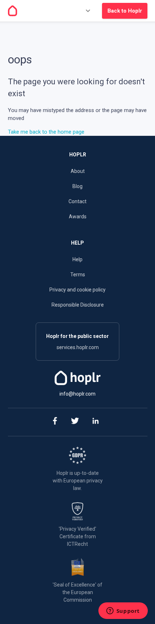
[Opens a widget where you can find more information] (123, 611)
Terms (77, 274)
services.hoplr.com (78, 347)
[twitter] (75, 422)
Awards (78, 216)
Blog (77, 186)
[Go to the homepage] (12, 11)
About (78, 171)
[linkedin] (95, 422)
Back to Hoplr (124, 11)
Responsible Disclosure (78, 305)
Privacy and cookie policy (77, 290)
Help (77, 259)
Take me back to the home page (46, 132)
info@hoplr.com (77, 394)
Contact (77, 201)
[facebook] (54, 422)
